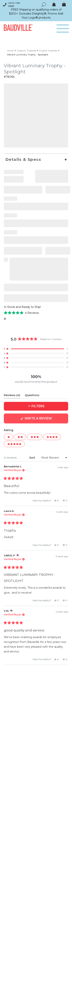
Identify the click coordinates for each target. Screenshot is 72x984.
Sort (32, 457)
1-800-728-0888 (14, 4)
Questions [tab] (32, 396)
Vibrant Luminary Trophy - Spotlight (27, 54)
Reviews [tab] (12, 396)
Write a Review (46, 419)
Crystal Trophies (48, 50)
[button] (21, 313)
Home (10, 50)
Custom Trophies (26, 50)
